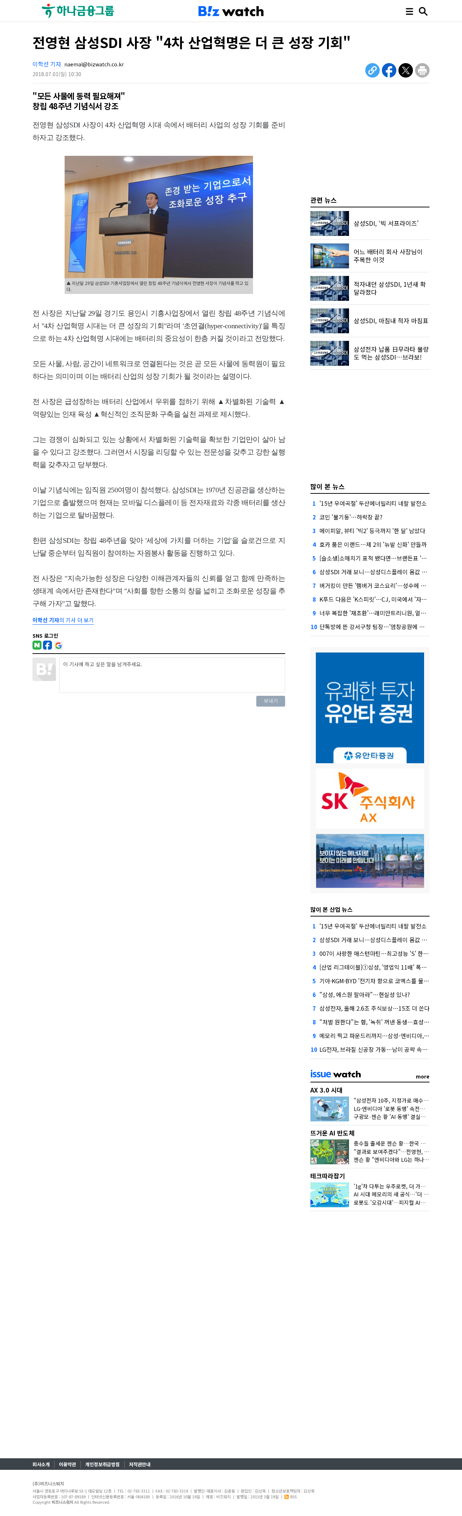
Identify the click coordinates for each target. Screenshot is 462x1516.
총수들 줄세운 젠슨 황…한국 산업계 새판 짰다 (406, 1143)
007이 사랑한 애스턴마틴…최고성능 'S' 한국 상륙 (380, 953)
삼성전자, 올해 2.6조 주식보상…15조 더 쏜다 (374, 1008)
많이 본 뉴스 (327, 486)
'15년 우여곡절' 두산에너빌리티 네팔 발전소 (373, 503)
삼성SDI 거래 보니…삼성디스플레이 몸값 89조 (376, 571)
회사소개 (41, 1464)
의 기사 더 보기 (63, 620)
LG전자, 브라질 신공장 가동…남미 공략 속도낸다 (378, 1049)
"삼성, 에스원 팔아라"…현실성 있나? (364, 994)
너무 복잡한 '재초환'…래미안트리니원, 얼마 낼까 (378, 612)
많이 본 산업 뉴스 (331, 909)
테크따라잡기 (327, 1175)
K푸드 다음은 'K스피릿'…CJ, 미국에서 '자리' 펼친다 (382, 599)
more (423, 1076)
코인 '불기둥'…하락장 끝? (351, 517)
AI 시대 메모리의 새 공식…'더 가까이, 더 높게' (406, 1194)
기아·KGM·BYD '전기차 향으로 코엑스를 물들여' (377, 980)
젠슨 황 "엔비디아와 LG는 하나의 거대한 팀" (404, 1159)
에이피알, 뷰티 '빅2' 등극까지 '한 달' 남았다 (372, 530)
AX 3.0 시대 (326, 1089)
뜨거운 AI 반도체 (332, 1132)
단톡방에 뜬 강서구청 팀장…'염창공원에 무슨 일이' (381, 626)
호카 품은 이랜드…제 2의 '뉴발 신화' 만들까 (373, 544)
